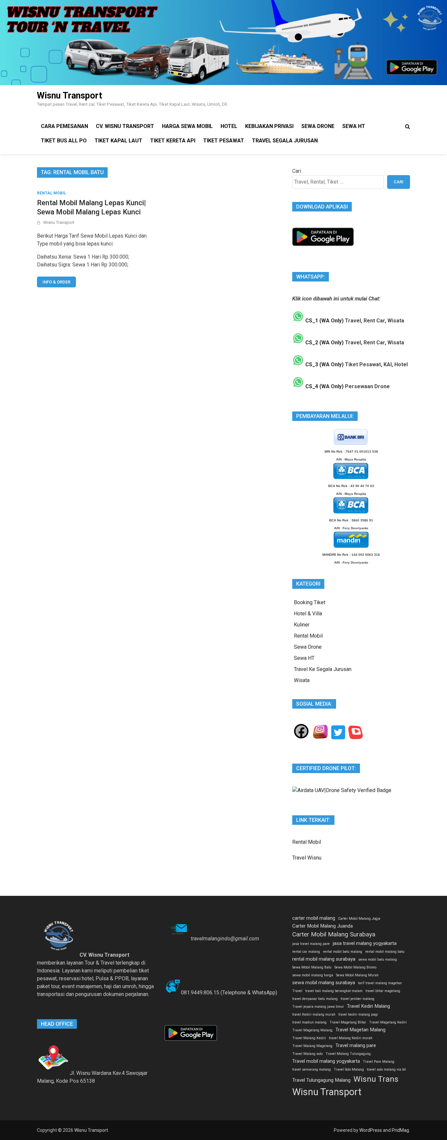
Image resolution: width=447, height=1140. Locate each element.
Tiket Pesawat (223, 140)
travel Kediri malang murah (313, 1014)
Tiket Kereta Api (172, 140)
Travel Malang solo (307, 1054)
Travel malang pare (355, 1045)
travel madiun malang (309, 1022)
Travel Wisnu (306, 858)
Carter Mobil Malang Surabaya (333, 934)
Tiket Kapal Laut (118, 140)
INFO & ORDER (56, 282)
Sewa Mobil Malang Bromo (355, 967)
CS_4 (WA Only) (324, 386)
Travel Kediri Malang (368, 1006)
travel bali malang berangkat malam (334, 991)
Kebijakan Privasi (269, 126)
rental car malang (306, 952)
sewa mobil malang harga (312, 975)
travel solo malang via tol (386, 1069)
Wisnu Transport (69, 95)
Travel (297, 991)
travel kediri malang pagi (358, 1014)
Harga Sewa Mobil (187, 126)
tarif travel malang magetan (380, 983)
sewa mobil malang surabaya (323, 983)
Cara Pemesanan (64, 126)
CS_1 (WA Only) (324, 320)
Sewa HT (353, 126)
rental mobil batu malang (342, 952)
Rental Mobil (51, 193)
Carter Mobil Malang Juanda (322, 926)
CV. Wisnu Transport (125, 126)
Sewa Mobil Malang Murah (357, 975)
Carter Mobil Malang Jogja (359, 918)
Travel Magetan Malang (360, 1030)
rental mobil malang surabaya (323, 959)
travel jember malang (357, 999)
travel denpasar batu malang (315, 999)
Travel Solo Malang (349, 1069)
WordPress (370, 1130)
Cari (296, 171)
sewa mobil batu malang (377, 959)
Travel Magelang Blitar (348, 1022)
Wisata (302, 680)
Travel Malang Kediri (309, 1038)
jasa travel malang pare (311, 944)
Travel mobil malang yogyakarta (326, 1061)
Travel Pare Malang (378, 1061)
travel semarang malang (311, 1069)
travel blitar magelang (383, 991)
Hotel (229, 126)
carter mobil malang (313, 918)
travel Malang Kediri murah (350, 1038)
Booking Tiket (309, 602)
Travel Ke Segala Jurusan (322, 669)
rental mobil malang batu (384, 952)
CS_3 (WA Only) (324, 364)
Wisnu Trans (376, 1079)
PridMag (400, 1130)
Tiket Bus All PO (64, 140)
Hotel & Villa (308, 613)
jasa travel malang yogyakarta (365, 943)
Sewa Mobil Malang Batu (311, 967)
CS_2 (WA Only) (324, 342)
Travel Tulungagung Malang (321, 1080)
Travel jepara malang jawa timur (318, 1006)
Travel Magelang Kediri (388, 1022)
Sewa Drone (317, 126)
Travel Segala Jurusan (285, 140)
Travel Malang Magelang (312, 1046)
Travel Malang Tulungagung (348, 1054)
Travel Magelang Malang (312, 1030)
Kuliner (302, 625)
